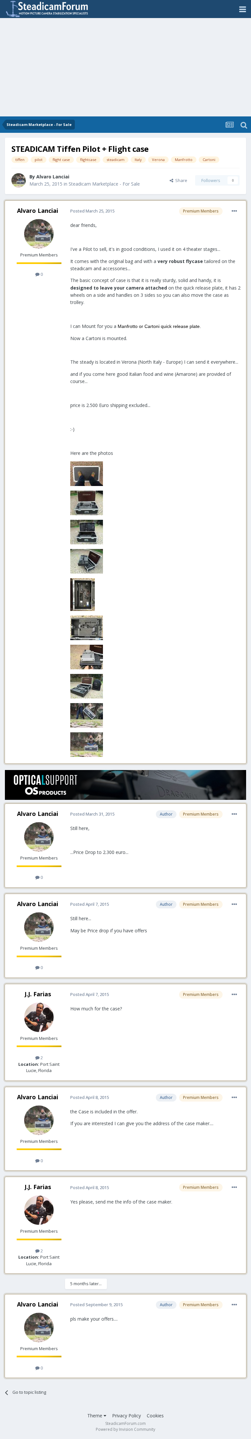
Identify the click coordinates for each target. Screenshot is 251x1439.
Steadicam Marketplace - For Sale (104, 184)
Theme (95, 1415)
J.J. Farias (38, 994)
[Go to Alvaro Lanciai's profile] (18, 180)
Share (180, 180)
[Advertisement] (125, 67)
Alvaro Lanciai (52, 176)
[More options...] (234, 211)
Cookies (155, 1415)
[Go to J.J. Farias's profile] (39, 1017)
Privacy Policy (126, 1415)
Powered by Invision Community (125, 1429)
